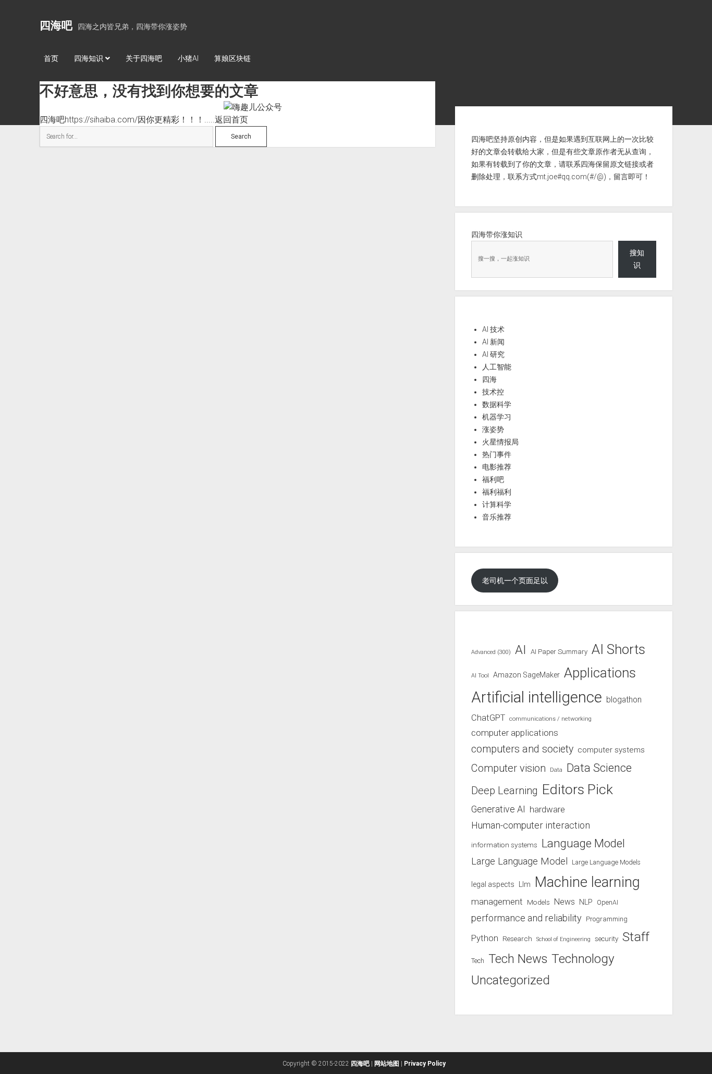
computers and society (522, 749)
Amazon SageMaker (526, 675)
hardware (547, 809)
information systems (504, 845)
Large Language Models (606, 862)
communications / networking (550, 718)
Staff (635, 936)
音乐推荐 (496, 517)
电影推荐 (496, 467)
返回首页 (231, 120)
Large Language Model (519, 861)
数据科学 (496, 404)
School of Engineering (563, 939)
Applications (600, 673)
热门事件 (496, 454)
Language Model (583, 843)
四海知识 (88, 58)
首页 (51, 58)
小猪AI (188, 58)
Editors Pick (577, 789)
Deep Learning (504, 790)
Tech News (517, 959)
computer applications (514, 732)
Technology (583, 958)
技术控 (493, 392)
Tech (477, 961)
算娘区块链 (232, 58)
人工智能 (496, 367)
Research (517, 938)
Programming (607, 919)
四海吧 (56, 25)
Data (556, 770)
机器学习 (496, 417)
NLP (586, 902)
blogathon (624, 700)
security (606, 939)
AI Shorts (618, 649)
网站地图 (386, 1063)
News (564, 902)
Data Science (599, 767)
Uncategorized (510, 980)
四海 (489, 379)
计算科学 (496, 504)
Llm (525, 884)
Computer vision (508, 768)
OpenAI (607, 902)
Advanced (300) (491, 652)
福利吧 (493, 479)
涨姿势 (493, 429)
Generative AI (498, 809)
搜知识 (637, 259)
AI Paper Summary (559, 652)
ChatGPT (488, 718)
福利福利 (496, 492)
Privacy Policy (425, 1063)
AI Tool (480, 675)
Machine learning (587, 882)
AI (520, 650)
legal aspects (492, 884)
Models (538, 902)
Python (484, 938)
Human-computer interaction (530, 825)
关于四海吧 (144, 58)
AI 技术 (493, 329)
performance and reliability (526, 917)
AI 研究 (493, 354)
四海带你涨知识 (496, 234)
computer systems (611, 750)
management (497, 901)
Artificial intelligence (536, 697)
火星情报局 (500, 442)
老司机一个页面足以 (515, 580)
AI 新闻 (493, 342)
